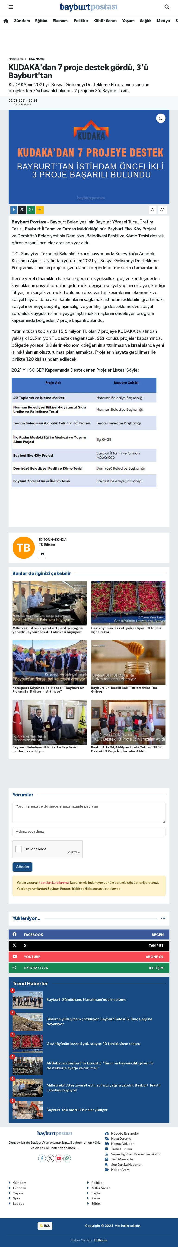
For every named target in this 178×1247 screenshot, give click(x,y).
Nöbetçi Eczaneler (125, 1133)
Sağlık (145, 21)
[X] (50, 1158)
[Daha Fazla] (40, 210)
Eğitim (41, 21)
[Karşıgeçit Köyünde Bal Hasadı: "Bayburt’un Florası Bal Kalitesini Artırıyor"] (50, 662)
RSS (47, 1225)
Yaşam (128, 21)
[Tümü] (163, 918)
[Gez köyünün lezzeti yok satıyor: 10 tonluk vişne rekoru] (128, 603)
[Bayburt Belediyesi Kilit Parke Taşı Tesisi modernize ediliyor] (50, 722)
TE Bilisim (47, 544)
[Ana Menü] (11, 7)
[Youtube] (59, 1158)
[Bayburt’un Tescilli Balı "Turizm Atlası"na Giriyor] (128, 662)
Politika (81, 21)
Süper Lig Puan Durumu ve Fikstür (136, 1154)
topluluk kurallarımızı (54, 882)
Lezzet (18, 1203)
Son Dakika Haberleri (127, 1164)
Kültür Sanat (105, 21)
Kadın (96, 1198)
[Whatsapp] (67, 1158)
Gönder (22, 867)
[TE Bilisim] (24, 548)
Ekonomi (61, 21)
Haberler (16, 59)
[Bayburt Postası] (89, 7)
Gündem (21, 21)
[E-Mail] (42, 554)
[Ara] (167, 7)
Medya (163, 21)
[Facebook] (42, 1158)
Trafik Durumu (121, 1149)
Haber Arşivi (120, 1170)
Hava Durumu (121, 1138)
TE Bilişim (100, 1240)
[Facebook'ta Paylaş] (13, 210)
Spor (16, 1198)
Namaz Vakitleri (122, 1144)
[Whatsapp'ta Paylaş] (31, 210)
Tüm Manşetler (122, 1159)
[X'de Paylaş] (22, 210)
